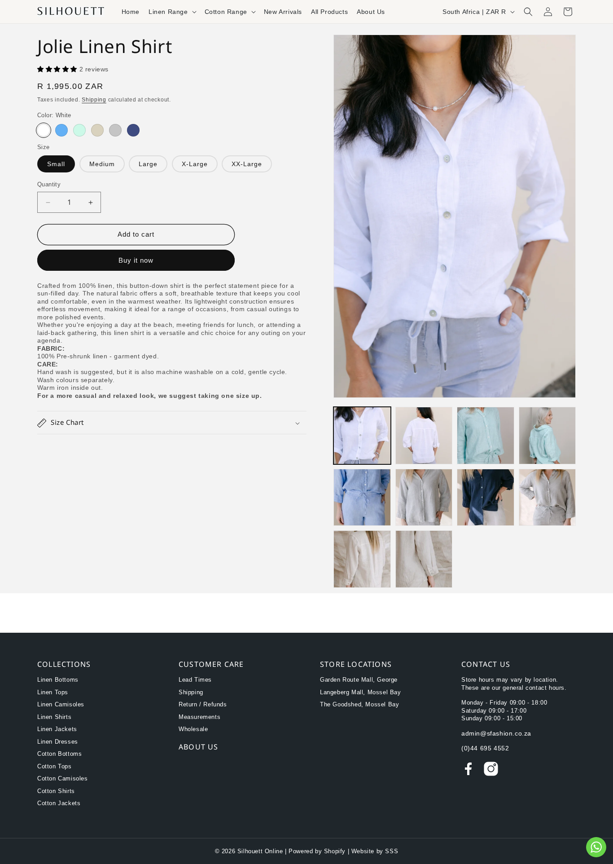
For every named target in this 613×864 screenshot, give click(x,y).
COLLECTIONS (64, 664)
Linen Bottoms (58, 679)
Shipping (94, 100)
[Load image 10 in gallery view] (424, 559)
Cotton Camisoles (62, 778)
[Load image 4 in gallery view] (547, 435)
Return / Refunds (203, 704)
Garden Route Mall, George (359, 679)
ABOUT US (199, 747)
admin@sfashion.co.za (496, 733)
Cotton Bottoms (59, 753)
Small (56, 164)
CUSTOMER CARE (211, 664)
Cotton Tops (54, 766)
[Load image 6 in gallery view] (424, 497)
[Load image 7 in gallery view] (485, 497)
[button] (172, 11)
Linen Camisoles (60, 704)
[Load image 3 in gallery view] (485, 435)
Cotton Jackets (58, 803)
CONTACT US (485, 664)
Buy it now (135, 260)
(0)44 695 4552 (485, 748)
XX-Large (247, 164)
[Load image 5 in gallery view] (362, 497)
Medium (102, 164)
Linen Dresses (57, 741)
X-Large (195, 164)
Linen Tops (52, 692)
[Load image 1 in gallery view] (362, 435)
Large (148, 164)
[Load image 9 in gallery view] (362, 559)
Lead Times (195, 679)
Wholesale (193, 729)
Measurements (199, 717)
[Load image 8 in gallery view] (547, 497)
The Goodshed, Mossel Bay (359, 704)
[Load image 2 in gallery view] (424, 435)
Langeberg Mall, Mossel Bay (360, 692)
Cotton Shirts (56, 791)
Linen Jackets (57, 729)
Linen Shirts (54, 717)
